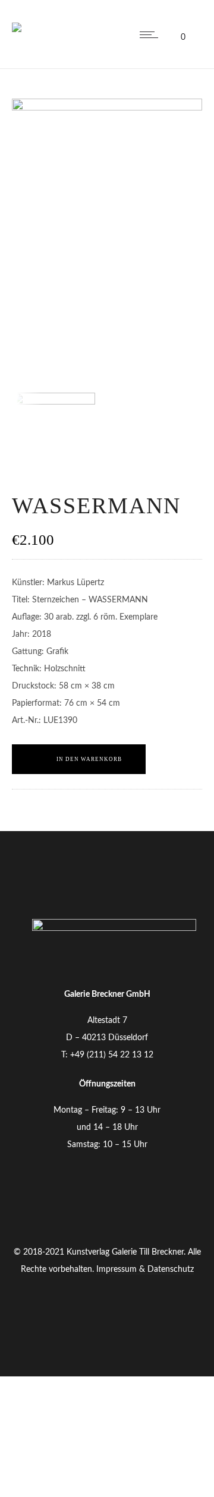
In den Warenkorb (89, 759)
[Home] (16, 20)
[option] (59, 434)
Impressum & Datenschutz (145, 1269)
